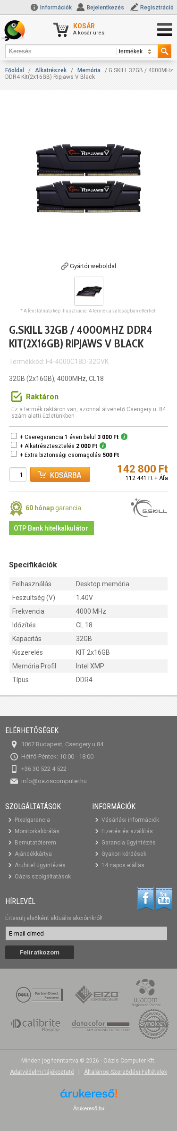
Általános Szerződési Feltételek (125, 1072)
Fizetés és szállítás (127, 831)
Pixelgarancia (32, 820)
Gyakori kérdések (123, 854)
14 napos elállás (122, 865)
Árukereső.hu (88, 1108)
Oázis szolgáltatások (43, 876)
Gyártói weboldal (93, 266)
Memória (89, 70)
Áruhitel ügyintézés (40, 865)
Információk (55, 7)
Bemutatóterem (35, 842)
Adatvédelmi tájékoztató (42, 1072)
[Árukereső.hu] (88, 1097)
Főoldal (14, 70)
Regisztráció (157, 7)
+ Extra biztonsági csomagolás (69, 455)
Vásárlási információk (130, 820)
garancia (53, 508)
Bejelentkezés (105, 7)
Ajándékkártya (33, 854)
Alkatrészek (51, 70)
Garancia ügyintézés (128, 842)
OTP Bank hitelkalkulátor (51, 528)
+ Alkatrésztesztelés (58, 446)
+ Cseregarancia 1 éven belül (69, 437)
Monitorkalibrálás (37, 831)
